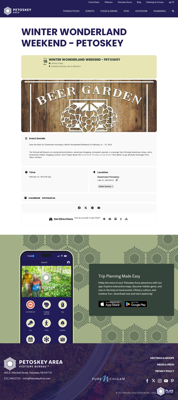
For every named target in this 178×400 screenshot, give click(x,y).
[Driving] (109, 219)
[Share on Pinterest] (92, 208)
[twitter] (153, 380)
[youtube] (166, 381)
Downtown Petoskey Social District (97, 155)
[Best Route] (104, 219)
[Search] (171, 11)
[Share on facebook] (79, 208)
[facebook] (147, 381)
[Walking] (121, 219)
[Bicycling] (126, 219)
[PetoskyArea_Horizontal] (17, 7)
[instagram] (160, 381)
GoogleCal (48, 198)
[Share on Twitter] (85, 208)
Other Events (105, 186)
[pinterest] (172, 381)
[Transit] (115, 219)
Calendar (34, 198)
